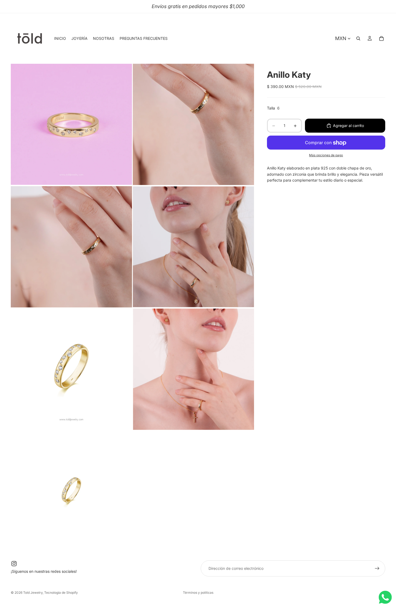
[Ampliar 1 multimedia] (71, 124)
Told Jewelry (33, 593)
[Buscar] (358, 38)
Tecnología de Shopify (61, 593)
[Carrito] (381, 38)
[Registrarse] (377, 568)
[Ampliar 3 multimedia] (71, 246)
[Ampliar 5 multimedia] (71, 369)
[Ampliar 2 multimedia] (193, 124)
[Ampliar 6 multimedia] (193, 369)
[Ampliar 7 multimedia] (71, 491)
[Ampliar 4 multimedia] (193, 246)
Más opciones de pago (326, 155)
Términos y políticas (198, 593)
